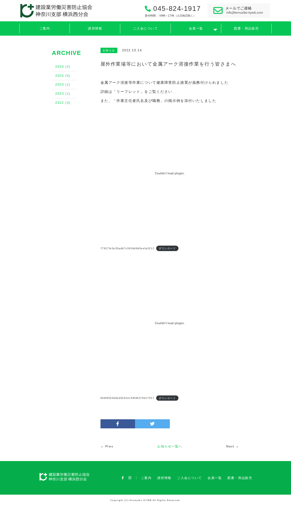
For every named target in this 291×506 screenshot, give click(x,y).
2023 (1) (62, 93)
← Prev (106, 446)
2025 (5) (62, 75)
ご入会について (145, 28)
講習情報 (95, 28)
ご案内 (44, 28)
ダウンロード (167, 248)
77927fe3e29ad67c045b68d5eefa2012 (127, 248)
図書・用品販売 (246, 28)
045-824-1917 (173, 11)
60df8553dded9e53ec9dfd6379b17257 (127, 398)
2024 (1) (62, 84)
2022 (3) (62, 102)
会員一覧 (196, 28)
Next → (232, 446)
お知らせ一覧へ (169, 446)
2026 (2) (62, 66)
